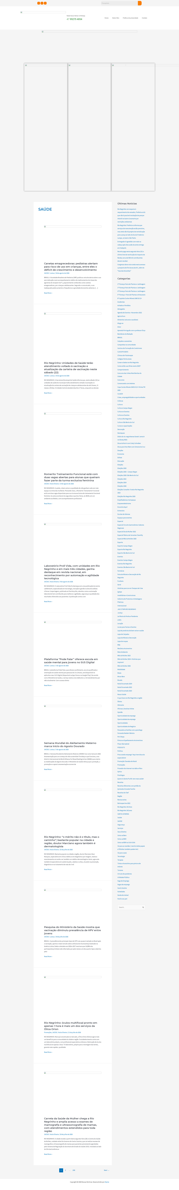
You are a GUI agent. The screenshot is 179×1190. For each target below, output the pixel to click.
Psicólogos (121, 775)
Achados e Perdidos (124, 305)
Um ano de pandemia (124, 874)
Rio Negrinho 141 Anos (124, 807)
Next (106, 1170)
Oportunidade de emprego (126, 716)
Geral (119, 585)
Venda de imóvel (123, 895)
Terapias (120, 860)
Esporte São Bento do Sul (126, 553)
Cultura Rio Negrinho (124, 419)
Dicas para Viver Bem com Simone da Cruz (131, 447)
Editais (119, 458)
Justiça (119, 613)
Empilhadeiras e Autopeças (126, 500)
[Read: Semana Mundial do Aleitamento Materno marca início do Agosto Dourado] (72, 722)
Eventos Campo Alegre (124, 560)
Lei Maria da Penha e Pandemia (127, 616)
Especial (120, 521)
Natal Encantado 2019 (124, 684)
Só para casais (122, 853)
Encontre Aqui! (122, 507)
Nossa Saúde (121, 694)
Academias (121, 302)
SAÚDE (46, 273)
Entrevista (120, 511)
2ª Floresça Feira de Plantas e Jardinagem (131, 284)
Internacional (121, 606)
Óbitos (119, 701)
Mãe (118, 645)
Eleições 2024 (121, 482)
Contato (144, 18)
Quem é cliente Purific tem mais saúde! (130, 779)
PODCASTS (121, 747)
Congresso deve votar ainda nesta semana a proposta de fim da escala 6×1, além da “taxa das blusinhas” (131, 268)
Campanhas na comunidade (126, 345)
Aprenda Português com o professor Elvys (131, 330)
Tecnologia (121, 856)
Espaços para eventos (124, 518)
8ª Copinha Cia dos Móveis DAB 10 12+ (129, 298)
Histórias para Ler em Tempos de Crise (130, 588)
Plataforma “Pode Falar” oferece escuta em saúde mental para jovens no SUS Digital (71, 661)
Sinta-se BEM (121, 839)
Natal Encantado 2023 (124, 691)
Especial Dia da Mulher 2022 (126, 532)
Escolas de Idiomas (123, 514)
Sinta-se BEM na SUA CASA (126, 842)
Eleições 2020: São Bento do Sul (127, 475)
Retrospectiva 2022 (123, 803)
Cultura (120, 405)
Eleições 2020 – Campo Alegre (127, 472)
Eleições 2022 (121, 479)
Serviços (120, 828)
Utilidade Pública (123, 877)
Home (107, 18)
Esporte (120, 542)
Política (120, 751)
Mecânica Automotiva (124, 648)
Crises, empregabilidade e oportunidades (131, 397)
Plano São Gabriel (123, 744)
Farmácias (120, 571)
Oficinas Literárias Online (125, 709)
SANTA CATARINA (123, 814)
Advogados (121, 309)
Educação (120, 461)
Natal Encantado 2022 (124, 687)
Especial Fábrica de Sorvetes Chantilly (130, 535)
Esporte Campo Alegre (124, 546)
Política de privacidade (130, 18)
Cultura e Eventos (123, 412)
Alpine (107, 1182)
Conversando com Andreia (126, 383)
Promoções (48, 1032)
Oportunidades (122, 723)
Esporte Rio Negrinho (124, 549)
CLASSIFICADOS (122, 352)
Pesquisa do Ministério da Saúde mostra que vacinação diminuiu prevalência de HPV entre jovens (72, 930)
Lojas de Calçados (123, 634)
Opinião (120, 712)
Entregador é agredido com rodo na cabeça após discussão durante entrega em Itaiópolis (130, 245)
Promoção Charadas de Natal (127, 761)
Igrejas (119, 592)
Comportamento (123, 370)
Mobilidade (121, 669)
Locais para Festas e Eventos (126, 627)
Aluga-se (120, 323)
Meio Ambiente (122, 652)
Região (119, 796)
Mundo (119, 680)
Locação (120, 623)
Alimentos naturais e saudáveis (127, 320)
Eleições (120, 465)
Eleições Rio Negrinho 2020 (126, 496)
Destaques (121, 433)
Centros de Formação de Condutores (129, 348)
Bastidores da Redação (125, 334)
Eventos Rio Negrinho (124, 564)
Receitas (120, 782)
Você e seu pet (122, 899)
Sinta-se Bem (121, 835)
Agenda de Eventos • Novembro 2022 (129, 313)
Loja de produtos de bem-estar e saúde (130, 631)
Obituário (120, 705)
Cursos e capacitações (124, 426)
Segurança (121, 825)
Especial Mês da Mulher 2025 (126, 539)
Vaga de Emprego (123, 881)
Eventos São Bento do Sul (126, 567)
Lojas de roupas (122, 641)
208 (74, 1170)
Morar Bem (121, 677)
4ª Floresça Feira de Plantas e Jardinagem (131, 291)
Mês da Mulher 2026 (124, 666)
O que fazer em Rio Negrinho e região (129, 698)
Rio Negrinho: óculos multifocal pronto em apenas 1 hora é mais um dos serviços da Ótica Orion (70, 1026)
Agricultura (121, 316)
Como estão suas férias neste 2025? (129, 366)
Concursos (120, 380)
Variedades (121, 892)
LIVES (119, 620)
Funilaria (120, 581)
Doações (120, 450)
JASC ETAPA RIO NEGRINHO (126, 609)
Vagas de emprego (123, 885)
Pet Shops (120, 737)
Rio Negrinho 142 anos (124, 810)
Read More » (48, 293)
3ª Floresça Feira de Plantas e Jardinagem (131, 288)
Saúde (119, 818)
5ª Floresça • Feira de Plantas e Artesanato (131, 295)
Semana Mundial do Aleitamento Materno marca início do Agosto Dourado (70, 745)
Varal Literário (122, 888)
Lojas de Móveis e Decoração (126, 638)
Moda (119, 673)
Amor (119, 327)
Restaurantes (122, 800)
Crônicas (120, 401)
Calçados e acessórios (124, 341)
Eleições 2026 (121, 486)
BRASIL (119, 337)
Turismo (120, 870)
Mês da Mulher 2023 (124, 656)
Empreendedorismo (124, 503)
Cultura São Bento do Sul (125, 422)
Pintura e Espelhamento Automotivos (130, 740)
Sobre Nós (115, 18)
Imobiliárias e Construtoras (126, 595)
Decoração (121, 429)
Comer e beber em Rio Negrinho (128, 362)
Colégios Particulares (124, 359)
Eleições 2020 (121, 468)
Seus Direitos (121, 832)
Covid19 (120, 394)
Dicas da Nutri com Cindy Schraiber (129, 443)
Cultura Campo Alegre (124, 408)
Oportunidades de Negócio (126, 726)
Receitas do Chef (123, 793)
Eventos (120, 557)
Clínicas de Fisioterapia (125, 355)
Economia (120, 454)
